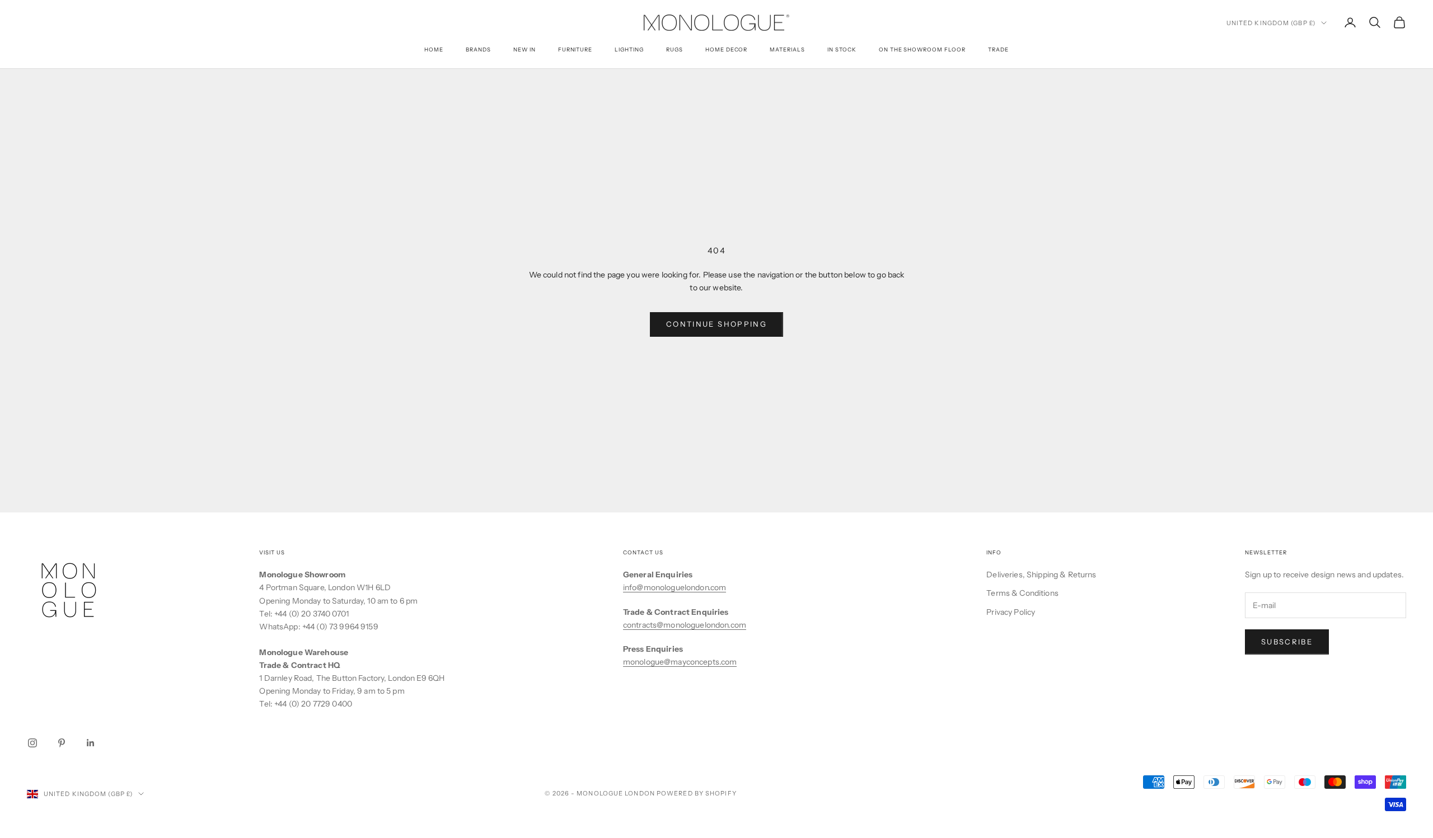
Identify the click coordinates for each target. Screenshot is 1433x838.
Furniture (575, 49)
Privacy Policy (1010, 612)
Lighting (629, 49)
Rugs (674, 49)
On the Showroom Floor (922, 49)
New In (524, 49)
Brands (478, 49)
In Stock (841, 49)
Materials (787, 49)
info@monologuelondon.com (674, 587)
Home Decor (726, 49)
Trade (998, 49)
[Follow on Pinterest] (61, 742)
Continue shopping (716, 323)
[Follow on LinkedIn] (90, 742)
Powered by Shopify (697, 793)
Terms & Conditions (1022, 593)
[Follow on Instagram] (32, 742)
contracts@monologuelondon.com (684, 625)
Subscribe (1287, 641)
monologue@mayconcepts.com (680, 662)
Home (433, 49)
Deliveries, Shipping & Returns (1041, 574)
